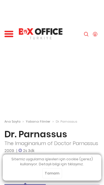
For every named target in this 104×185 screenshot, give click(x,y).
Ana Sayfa (12, 121)
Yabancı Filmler (38, 121)
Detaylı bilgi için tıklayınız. (61, 164)
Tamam (52, 173)
